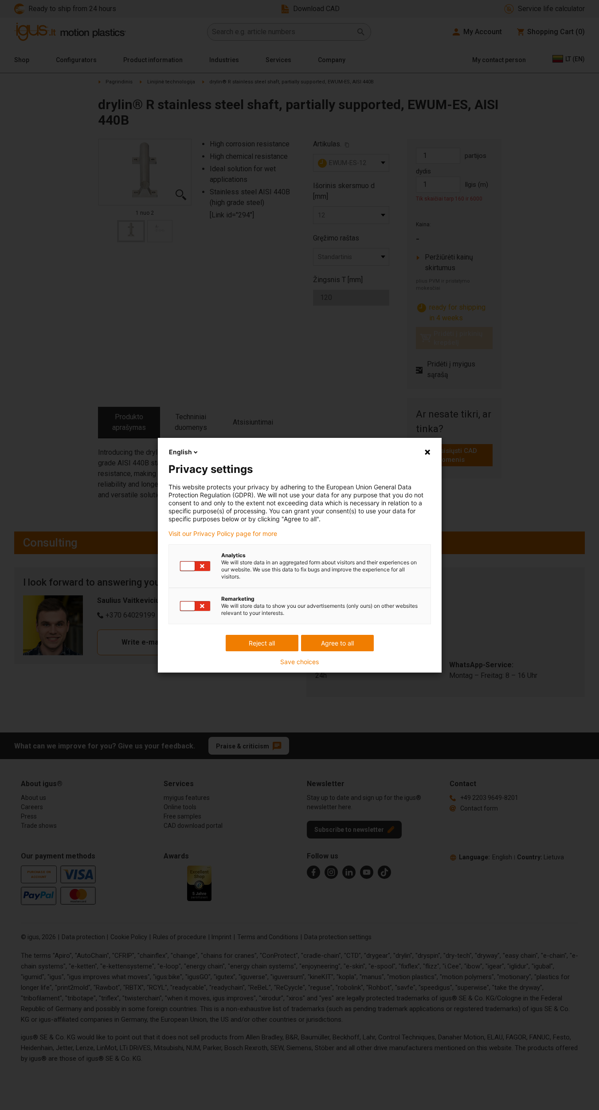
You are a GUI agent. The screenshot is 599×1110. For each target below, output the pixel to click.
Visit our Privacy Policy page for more (222, 533)
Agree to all (337, 643)
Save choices (299, 661)
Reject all (262, 643)
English (180, 452)
